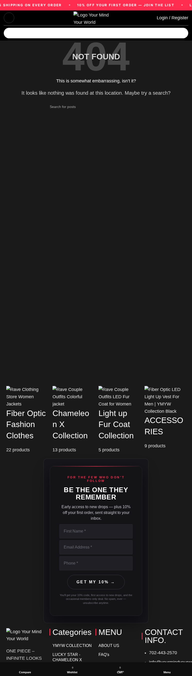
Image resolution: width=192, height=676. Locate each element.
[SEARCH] (190, 30)
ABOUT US (108, 645)
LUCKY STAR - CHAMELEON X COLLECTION (67, 659)
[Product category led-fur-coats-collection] (119, 420)
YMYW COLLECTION (72, 645)
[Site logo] (96, 17)
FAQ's (103, 654)
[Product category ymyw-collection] (26, 420)
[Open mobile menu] (9, 18)
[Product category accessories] (165, 418)
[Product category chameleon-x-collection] (73, 420)
